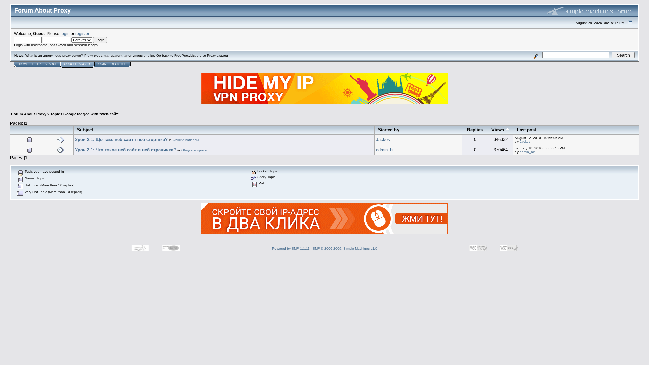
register (82, 33)
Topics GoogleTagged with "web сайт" (84, 114)
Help (36, 64)
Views (498, 129)
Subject (85, 129)
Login (101, 64)
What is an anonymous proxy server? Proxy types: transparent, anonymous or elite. (90, 55)
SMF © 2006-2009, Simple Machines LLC (345, 248)
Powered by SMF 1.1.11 (291, 248)
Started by (388, 129)
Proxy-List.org (217, 55)
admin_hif (385, 149)
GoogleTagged (77, 64)
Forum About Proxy (28, 114)
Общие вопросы (186, 140)
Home (23, 64)
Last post (526, 129)
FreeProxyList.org (188, 55)
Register (119, 64)
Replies (475, 129)
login (65, 33)
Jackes (383, 139)
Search (51, 64)
